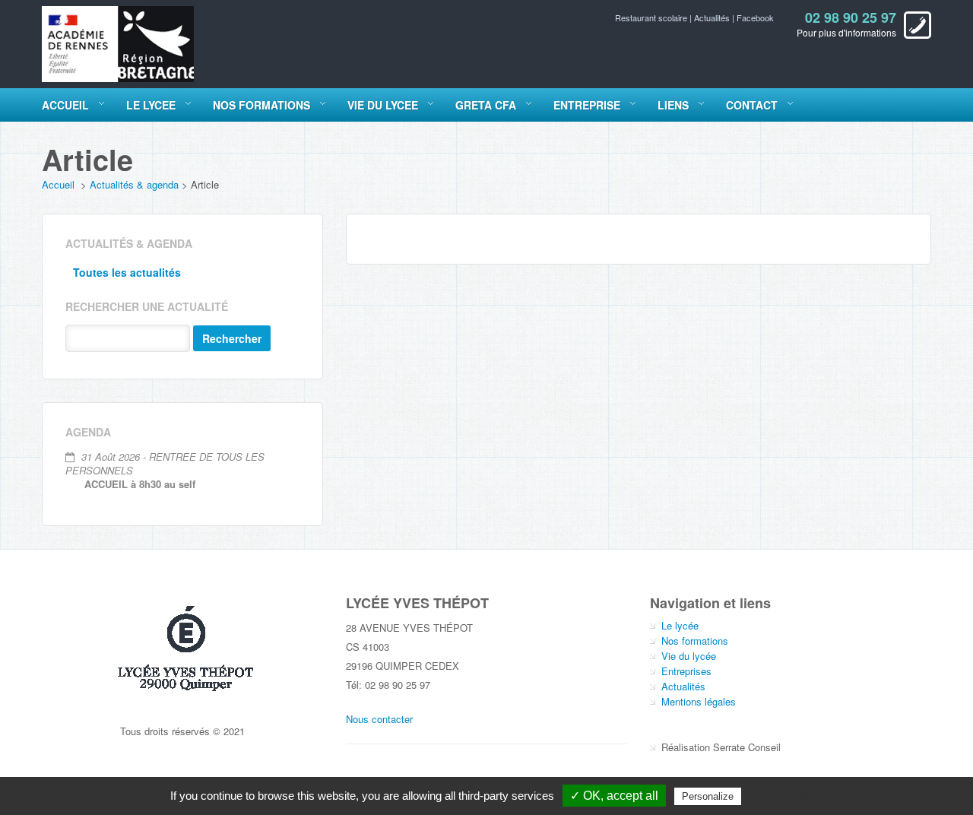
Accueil (65, 105)
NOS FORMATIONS (261, 105)
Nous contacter (379, 719)
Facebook (755, 17)
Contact (752, 105)
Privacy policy (781, 796)
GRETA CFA (485, 105)
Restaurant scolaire (652, 17)
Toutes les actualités (127, 272)
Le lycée (680, 625)
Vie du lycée (688, 656)
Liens (673, 105)
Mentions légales (698, 701)
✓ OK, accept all (614, 795)
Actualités (713, 17)
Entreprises (686, 671)
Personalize (708, 796)
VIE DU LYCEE (382, 105)
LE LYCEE (151, 105)
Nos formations (694, 640)
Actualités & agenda (134, 184)
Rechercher (231, 338)
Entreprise (586, 105)
